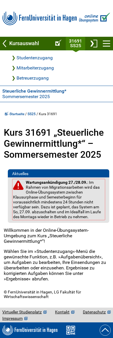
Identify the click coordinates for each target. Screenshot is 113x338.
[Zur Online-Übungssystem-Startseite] (94, 18)
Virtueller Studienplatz (22, 312)
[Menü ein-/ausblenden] (106, 43)
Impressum (12, 318)
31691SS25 (75, 43)
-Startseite (16, 114)
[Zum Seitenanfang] (105, 330)
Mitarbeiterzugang (35, 68)
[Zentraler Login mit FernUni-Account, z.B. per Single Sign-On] (93, 43)
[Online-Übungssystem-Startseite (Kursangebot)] (57, 43)
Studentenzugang (35, 57)
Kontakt (62, 312)
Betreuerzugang (33, 78)
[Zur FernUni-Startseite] (39, 18)
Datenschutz (94, 312)
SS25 (32, 114)
